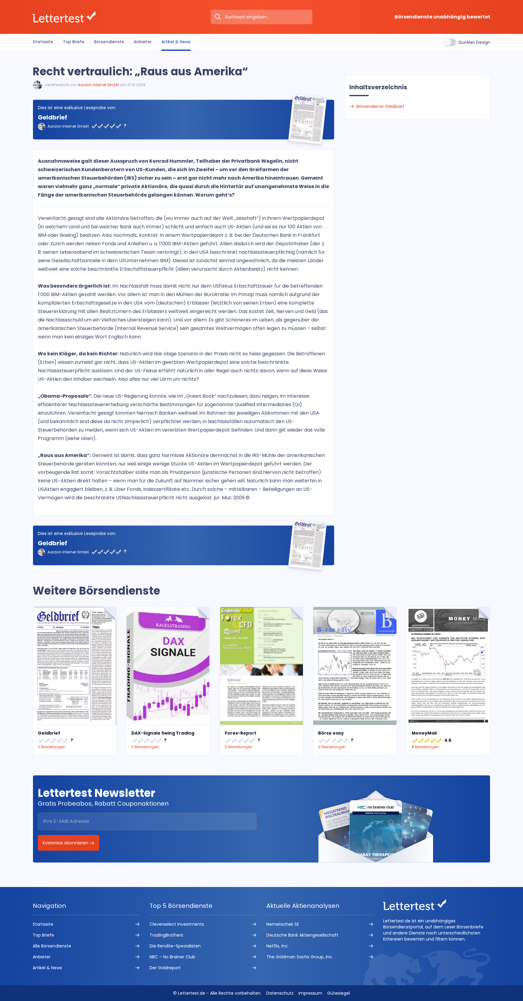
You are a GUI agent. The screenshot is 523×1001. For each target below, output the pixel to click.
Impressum (310, 993)
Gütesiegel (338, 993)
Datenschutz (280, 993)
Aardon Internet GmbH (98, 84)
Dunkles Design (474, 42)
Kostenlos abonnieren (66, 843)
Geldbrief (52, 117)
